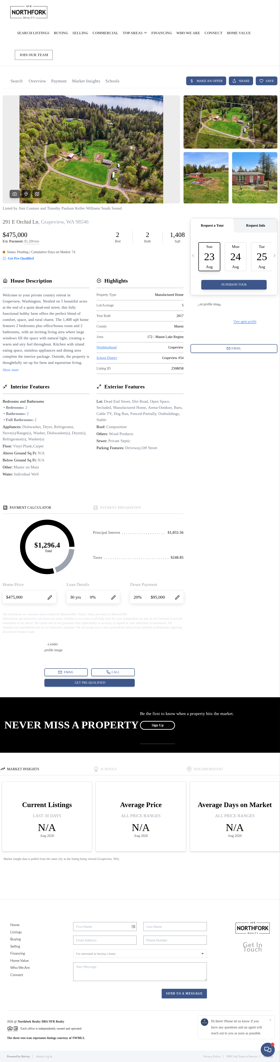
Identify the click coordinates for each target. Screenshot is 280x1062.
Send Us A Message (184, 993)
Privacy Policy (212, 1056)
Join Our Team (33, 55)
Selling (80, 33)
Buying (61, 33)
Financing (161, 33)
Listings (16, 932)
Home (14, 925)
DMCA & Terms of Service (242, 1056)
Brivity (25, 1056)
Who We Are (188, 33)
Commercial (105, 33)
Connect (213, 33)
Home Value (239, 33)
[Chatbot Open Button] (268, 1050)
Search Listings (33, 33)
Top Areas (133, 33)
